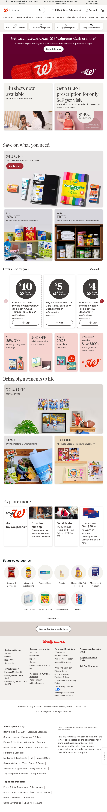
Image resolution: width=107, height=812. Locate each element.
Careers (32, 662)
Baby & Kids (9, 732)
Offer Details (60, 652)
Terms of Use (80, 706)
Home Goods (9, 747)
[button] (91, 10)
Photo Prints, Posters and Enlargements (23, 787)
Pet (31, 758)
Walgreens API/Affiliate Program (40, 675)
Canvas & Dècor (27, 792)
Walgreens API (35, 680)
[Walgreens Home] (5, 10)
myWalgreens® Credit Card (13, 676)
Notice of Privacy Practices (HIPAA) (62, 675)
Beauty (21, 732)
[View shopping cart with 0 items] (102, 10)
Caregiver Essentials (37, 732)
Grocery (41, 742)
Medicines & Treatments (15, 758)
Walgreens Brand (38, 768)
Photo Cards (9, 792)
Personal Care (43, 758)
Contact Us (9, 663)
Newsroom (34, 655)
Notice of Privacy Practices (30, 706)
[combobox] (24, 10)
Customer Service (13, 650)
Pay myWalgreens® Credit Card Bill (15, 682)
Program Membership (13, 672)
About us (33, 652)
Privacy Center (61, 671)
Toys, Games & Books (33, 763)
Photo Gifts (28, 797)
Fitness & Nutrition (12, 742)
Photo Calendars (11, 797)
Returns (7, 656)
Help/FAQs (9, 660)
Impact (32, 659)
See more (51, 618)
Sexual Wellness (11, 763)
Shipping (8, 653)
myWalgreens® (11, 669)
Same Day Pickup (12, 803)
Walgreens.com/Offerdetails (86, 727)
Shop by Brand (38, 773)
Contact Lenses (11, 737)
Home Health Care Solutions (33, 747)
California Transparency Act (39, 666)
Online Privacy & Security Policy (65, 681)
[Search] (41, 10)
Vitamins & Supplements (15, 768)
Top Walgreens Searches (15, 773)
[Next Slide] (102, 301)
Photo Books (43, 792)
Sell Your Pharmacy (89, 666)
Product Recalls (61, 655)
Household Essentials (14, 752)
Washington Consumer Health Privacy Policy (64, 694)
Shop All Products (33, 803)
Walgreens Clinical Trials (88, 658)
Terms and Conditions (65, 649)
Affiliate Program (36, 683)
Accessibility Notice (63, 662)
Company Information (39, 649)
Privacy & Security (63, 668)
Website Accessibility (64, 659)
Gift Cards (29, 742)
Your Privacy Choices (64, 686)
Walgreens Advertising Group (90, 650)
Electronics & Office (31, 737)
